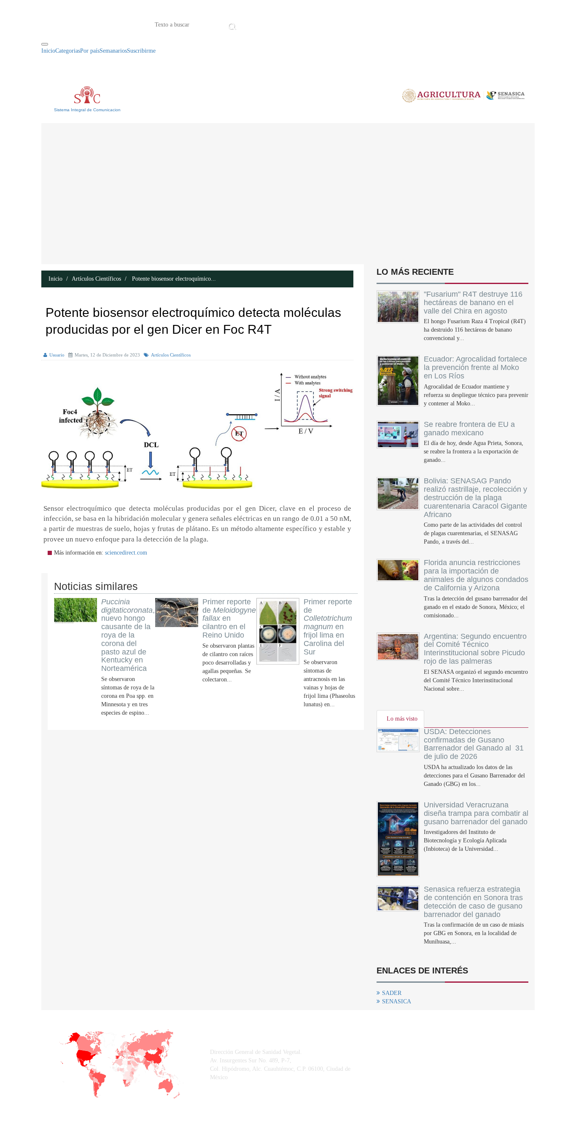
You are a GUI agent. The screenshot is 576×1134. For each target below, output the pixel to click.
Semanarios (113, 51)
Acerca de (285, 24)
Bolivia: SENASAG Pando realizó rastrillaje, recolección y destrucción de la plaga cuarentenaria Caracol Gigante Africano (475, 497)
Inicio (251, 24)
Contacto (326, 24)
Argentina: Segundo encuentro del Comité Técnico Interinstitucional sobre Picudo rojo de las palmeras (475, 648)
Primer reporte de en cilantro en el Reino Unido (229, 618)
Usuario (57, 354)
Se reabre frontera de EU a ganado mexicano (469, 428)
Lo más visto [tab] (402, 719)
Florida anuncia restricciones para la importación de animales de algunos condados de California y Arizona (476, 575)
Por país (90, 51)
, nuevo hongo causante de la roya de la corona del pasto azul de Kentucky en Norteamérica (128, 635)
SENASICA (396, 1001)
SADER (391, 993)
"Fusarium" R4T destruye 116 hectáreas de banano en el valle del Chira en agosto (473, 302)
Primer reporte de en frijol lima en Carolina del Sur (328, 627)
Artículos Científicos (96, 279)
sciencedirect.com (126, 553)
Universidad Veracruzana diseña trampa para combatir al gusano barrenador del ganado (476, 813)
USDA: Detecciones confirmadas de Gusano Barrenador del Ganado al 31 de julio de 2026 (474, 744)
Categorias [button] (67, 51)
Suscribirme (141, 51)
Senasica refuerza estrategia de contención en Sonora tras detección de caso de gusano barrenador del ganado (473, 901)
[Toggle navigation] (44, 44)
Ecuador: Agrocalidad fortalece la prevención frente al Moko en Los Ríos (475, 367)
